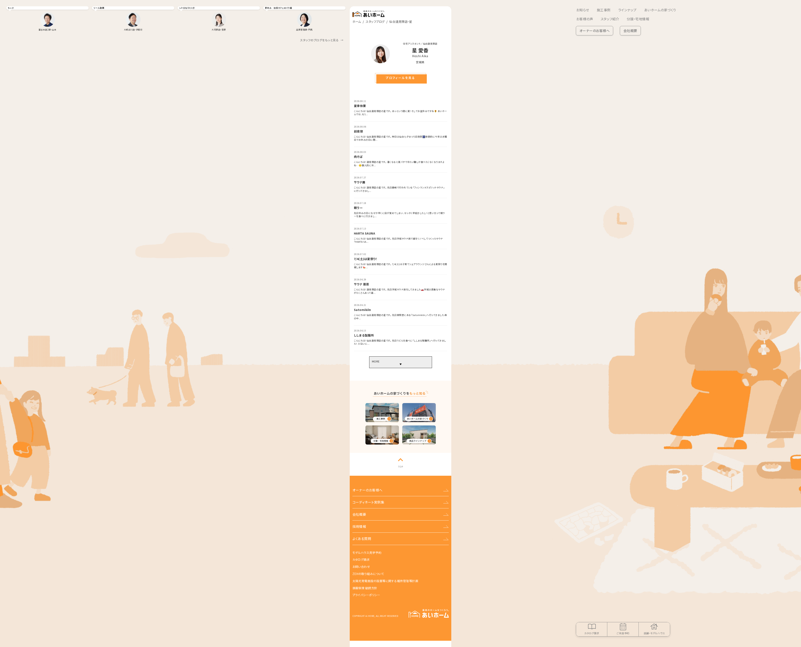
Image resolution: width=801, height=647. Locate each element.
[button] (400, 78)
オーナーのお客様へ (594, 30)
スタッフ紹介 (610, 18)
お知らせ (582, 9)
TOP (400, 466)
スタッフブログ (375, 21)
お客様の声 (584, 18)
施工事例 (604, 9)
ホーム (356, 21)
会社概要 (630, 30)
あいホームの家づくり (660, 9)
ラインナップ (627, 9)
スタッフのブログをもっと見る (321, 40)
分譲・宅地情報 (638, 18)
